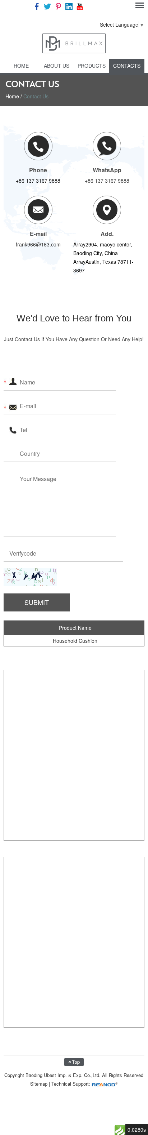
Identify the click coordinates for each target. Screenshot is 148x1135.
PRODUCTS (92, 65)
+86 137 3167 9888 (107, 180)
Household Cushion (75, 640)
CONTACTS (126, 65)
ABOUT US (56, 65)
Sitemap (38, 1083)
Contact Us (35, 96)
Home (21, 65)
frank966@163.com (38, 244)
